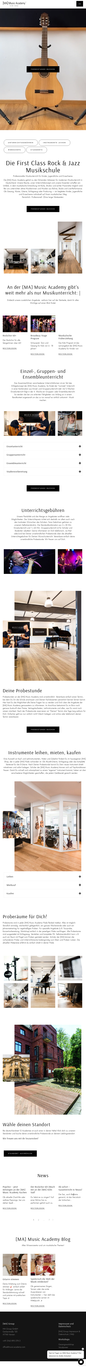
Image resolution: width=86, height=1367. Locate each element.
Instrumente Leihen (54, 143)
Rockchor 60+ (9, 341)
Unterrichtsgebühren (20, 143)
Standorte (37, 150)
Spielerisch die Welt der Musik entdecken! (43, 1286)
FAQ (72, 1340)
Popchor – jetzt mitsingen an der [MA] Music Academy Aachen (15, 1195)
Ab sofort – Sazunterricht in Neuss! (70, 1194)
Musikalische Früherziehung (66, 342)
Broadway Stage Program (39, 342)
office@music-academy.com (14, 1352)
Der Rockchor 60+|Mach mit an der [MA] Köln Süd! (43, 1195)
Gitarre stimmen (11, 1284)
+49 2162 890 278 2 (11, 1346)
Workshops (14, 150)
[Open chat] (81, 1362)
